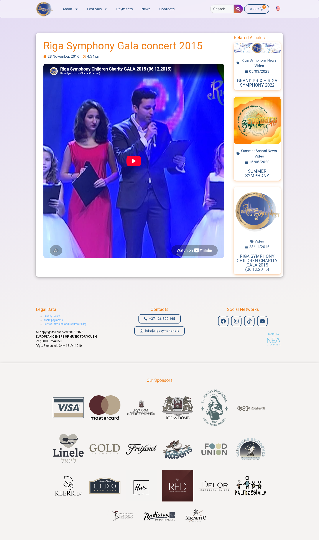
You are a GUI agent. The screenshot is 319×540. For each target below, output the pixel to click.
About (67, 9)
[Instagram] (236, 321)
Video (259, 66)
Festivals (94, 9)
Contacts (167, 9)
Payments (124, 9)
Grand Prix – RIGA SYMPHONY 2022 (257, 83)
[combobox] (222, 9)
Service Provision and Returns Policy (65, 323)
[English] (278, 8)
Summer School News (259, 151)
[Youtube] (262, 321)
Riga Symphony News (259, 60)
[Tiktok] (249, 321)
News (146, 9)
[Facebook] (223, 321)
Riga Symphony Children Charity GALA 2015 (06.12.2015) (257, 263)
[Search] (238, 9)
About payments (53, 320)
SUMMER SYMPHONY (257, 173)
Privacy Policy (52, 316)
